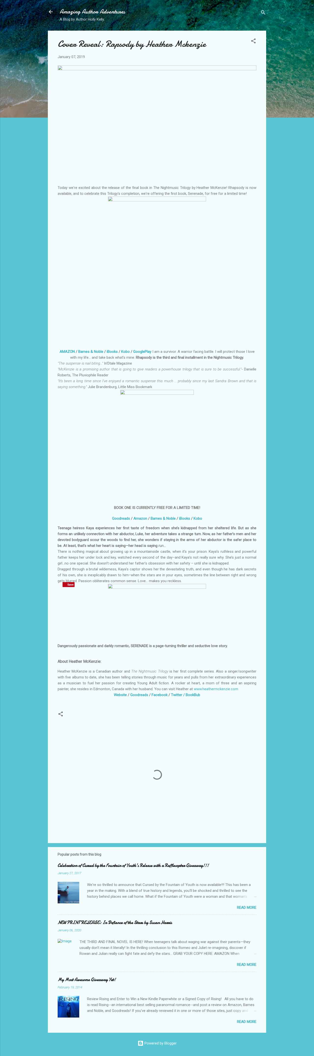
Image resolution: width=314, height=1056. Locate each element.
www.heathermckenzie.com (216, 689)
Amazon (140, 518)
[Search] (263, 13)
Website (120, 695)
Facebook (160, 695)
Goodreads (121, 518)
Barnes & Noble (90, 351)
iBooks (112, 351)
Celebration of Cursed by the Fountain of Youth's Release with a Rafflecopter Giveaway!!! (133, 865)
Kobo (126, 351)
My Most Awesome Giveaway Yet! (87, 980)
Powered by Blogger (160, 1043)
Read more (246, 907)
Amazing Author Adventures (92, 12)
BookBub (193, 695)
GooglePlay (142, 351)
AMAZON (67, 351)
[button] (253, 42)
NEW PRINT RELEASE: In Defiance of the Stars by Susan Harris (115, 923)
